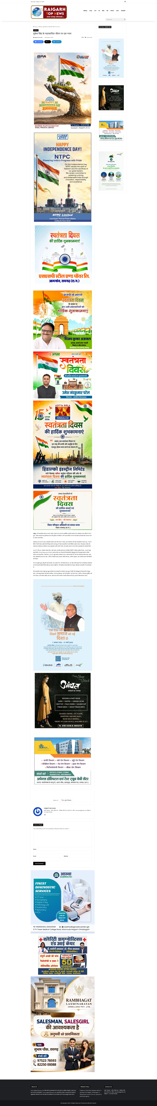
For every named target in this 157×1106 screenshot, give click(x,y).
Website (66, 856)
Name (34, 849)
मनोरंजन (112, 10)
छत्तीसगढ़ (85, 10)
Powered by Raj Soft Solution (88, 1103)
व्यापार (117, 10)
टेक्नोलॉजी (123, 10)
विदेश (103, 10)
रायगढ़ (90, 10)
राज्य (95, 10)
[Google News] (66, 800)
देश (99, 10)
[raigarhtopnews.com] (49, 12)
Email (34, 856)
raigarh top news (38, 37)
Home (36, 26)
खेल (107, 10)
